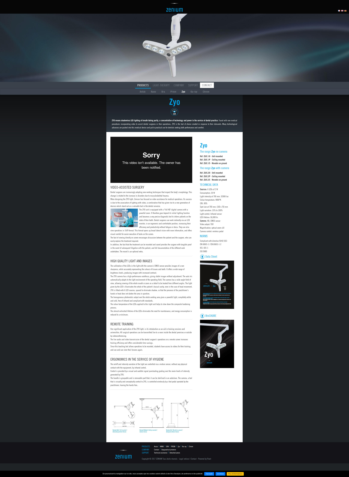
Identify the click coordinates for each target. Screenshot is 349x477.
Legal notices (184, 458)
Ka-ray (194, 91)
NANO (162, 446)
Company (179, 85)
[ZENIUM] (174, 7)
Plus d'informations (235, 474)
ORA (167, 446)
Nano (153, 91)
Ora (163, 91)
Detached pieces (175, 452)
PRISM (173, 446)
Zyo (183, 91)
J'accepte (209, 474)
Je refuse (220, 474)
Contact (207, 85)
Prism (173, 91)
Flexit (209, 458)
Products (143, 85)
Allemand (345, 11)
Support (193, 85)
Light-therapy (161, 85)
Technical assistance (160, 452)
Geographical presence (168, 449)
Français (339, 11)
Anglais (342, 11)
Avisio (142, 91)
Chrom (206, 91)
